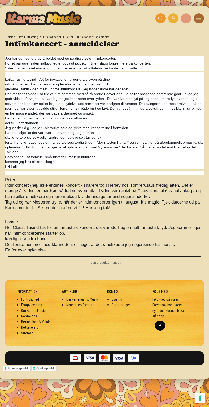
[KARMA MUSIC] (43, 18)
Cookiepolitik (45, 368)
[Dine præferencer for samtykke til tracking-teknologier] (200, 398)
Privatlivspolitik (18, 368)
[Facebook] (160, 326)
